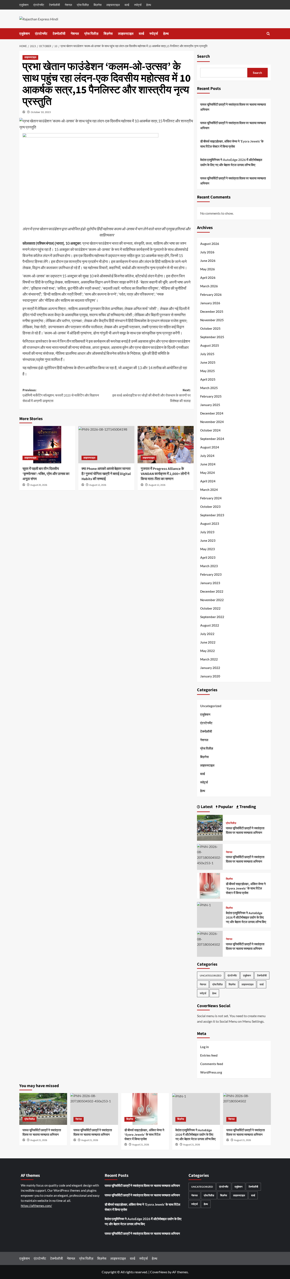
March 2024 (209, 489)
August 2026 (209, 244)
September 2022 (212, 617)
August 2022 (209, 625)
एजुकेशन (23, 5)
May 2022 (207, 651)
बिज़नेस (97, 5)
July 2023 (207, 532)
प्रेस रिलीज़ (83, 5)
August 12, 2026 (97, 485)
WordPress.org (211, 1072)
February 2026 (211, 294)
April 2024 (207, 481)
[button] (268, 33)
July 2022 (207, 634)
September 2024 (212, 439)
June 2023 (207, 540)
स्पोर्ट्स (137, 5)
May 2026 (207, 269)
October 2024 (210, 430)
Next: (151, 395)
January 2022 (210, 668)
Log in (204, 1047)
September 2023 (212, 515)
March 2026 (209, 286)
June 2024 (207, 464)
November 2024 (212, 422)
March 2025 (209, 388)
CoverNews (158, 1272)
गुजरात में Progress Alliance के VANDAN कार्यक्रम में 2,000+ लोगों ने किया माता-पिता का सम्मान (165, 474)
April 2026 (207, 277)
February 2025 (211, 396)
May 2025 (207, 371)
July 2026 (207, 252)
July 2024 (207, 456)
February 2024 (211, 498)
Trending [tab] (247, 807)
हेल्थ (148, 5)
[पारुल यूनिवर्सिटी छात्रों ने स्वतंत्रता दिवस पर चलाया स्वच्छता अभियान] (210, 827)
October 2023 (210, 506)
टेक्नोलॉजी (54, 5)
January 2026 (210, 303)
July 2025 (207, 354)
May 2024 (207, 473)
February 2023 (211, 574)
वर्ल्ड (127, 5)
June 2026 (207, 261)
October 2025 (210, 328)
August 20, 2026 (38, 485)
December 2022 (211, 591)
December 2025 (211, 311)
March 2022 (209, 659)
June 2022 (207, 642)
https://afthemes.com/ (36, 1206)
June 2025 (207, 362)
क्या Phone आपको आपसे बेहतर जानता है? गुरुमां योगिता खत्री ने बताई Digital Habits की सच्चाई (106, 474)
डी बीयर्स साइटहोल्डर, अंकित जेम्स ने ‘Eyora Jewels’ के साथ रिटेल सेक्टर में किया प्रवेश (231, 143)
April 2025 (207, 379)
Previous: (61, 395)
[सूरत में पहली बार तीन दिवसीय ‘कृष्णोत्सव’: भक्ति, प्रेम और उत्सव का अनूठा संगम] (47, 444)
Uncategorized (210, 706)
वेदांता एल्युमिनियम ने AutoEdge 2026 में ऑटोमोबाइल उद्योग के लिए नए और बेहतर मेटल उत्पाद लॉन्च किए (231, 162)
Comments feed (211, 1064)
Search (203, 56)
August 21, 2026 (38, 1140)
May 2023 (207, 549)
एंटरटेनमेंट (38, 5)
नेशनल (68, 5)
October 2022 (210, 608)
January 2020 (210, 676)
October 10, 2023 (41, 112)
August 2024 (209, 447)
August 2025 (209, 345)
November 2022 (212, 600)
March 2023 (209, 566)
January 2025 (210, 405)
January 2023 (210, 583)
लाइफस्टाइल (113, 5)
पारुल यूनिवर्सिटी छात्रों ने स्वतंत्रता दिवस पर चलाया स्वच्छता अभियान (233, 106)
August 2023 (209, 523)
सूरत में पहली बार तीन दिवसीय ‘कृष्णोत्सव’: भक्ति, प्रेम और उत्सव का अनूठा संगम (46, 474)
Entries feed (209, 1055)
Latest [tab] (206, 807)
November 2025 (212, 320)
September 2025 (212, 337)
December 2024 (211, 413)
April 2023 (207, 557)
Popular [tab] (225, 807)
